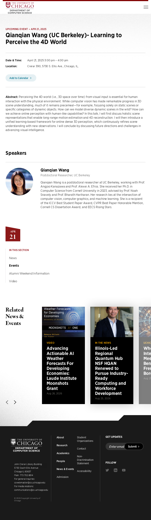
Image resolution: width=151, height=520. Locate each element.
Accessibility (84, 471)
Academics (63, 453)
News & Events (65, 469)
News (13, 258)
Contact (81, 448)
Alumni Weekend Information (29, 273)
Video (13, 281)
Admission (63, 476)
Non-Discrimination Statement (85, 459)
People (61, 461)
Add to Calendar (19, 77)
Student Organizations (85, 439)
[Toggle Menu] (146, 7)
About (60, 437)
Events (14, 265)
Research (62, 445)
